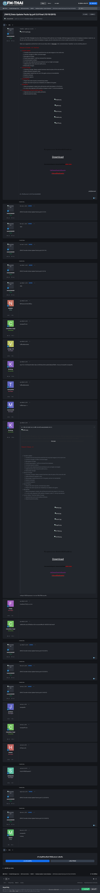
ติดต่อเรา (17, 882)
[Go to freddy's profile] (10, 603)
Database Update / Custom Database (33, 18)
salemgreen (10, 776)
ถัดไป (9, 24)
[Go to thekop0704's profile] (10, 384)
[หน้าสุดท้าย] (12, 25)
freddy (10, 608)
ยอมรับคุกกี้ (86, 889)
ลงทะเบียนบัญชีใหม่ (27, 861)
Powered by (90, 882)
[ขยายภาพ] (25, 32)
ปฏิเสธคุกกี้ (94, 889)
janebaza (10, 712)
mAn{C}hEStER (10, 18)
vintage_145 (10, 349)
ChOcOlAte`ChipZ (10, 328)
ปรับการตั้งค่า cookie (14, 891)
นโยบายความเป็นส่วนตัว (54, 889)
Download (58, 157)
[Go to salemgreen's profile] (10, 771)
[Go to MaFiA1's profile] (10, 833)
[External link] (57, 99)
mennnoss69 (10, 410)
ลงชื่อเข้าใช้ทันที (72, 861)
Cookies (22, 882)
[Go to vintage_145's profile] (10, 344)
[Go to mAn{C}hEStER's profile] (5, 19)
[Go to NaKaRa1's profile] (10, 303)
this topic (54, 44)
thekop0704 (10, 389)
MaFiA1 (11, 838)
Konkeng (10, 369)
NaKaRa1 (10, 308)
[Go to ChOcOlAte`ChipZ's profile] (10, 323)
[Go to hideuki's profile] (10, 747)
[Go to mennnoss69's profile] (10, 405)
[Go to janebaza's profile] (10, 707)
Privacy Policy (11, 882)
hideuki (11, 752)
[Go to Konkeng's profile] (10, 364)
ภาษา (5, 882)
